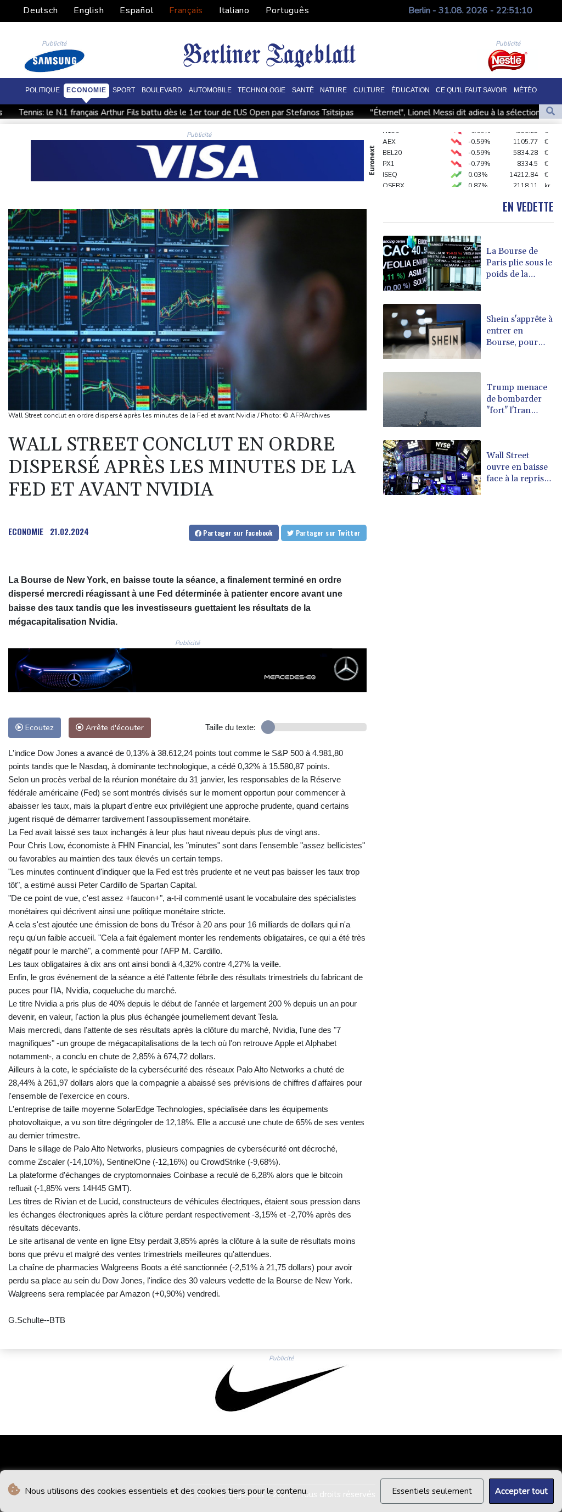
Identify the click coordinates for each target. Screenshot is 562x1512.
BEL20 (392, 141)
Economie (86, 90)
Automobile (210, 90)
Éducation (410, 90)
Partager (237, 532)
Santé (303, 90)
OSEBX (393, 174)
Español (136, 10)
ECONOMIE (25, 531)
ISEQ (390, 163)
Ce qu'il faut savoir (471, 90)
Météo (525, 90)
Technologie (261, 90)
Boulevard (162, 90)
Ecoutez (38, 727)
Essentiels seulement (432, 1491)
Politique (42, 90)
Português (288, 10)
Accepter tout (521, 1491)
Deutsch (40, 10)
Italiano (234, 10)
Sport (124, 90)
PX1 (389, 152)
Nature (333, 90)
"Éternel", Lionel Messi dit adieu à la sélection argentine (387, 112)
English (89, 10)
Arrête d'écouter (113, 727)
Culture (369, 90)
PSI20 (391, 185)
